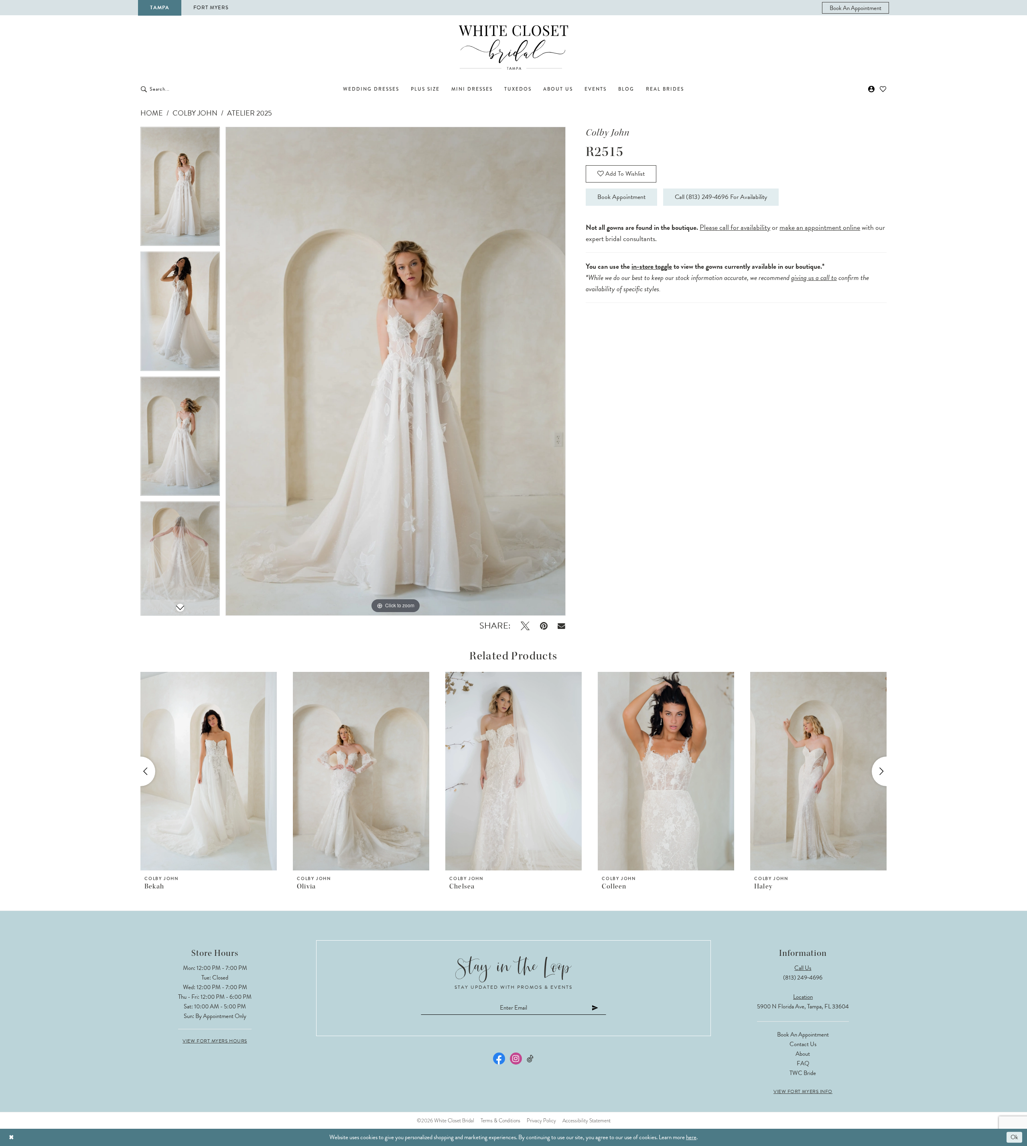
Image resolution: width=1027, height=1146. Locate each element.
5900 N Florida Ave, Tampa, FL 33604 (803, 1006)
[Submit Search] (143, 89)
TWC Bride (803, 1073)
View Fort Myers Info (802, 1091)
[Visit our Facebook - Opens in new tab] (499, 1059)
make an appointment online (819, 227)
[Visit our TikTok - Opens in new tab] (530, 1059)
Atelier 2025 (249, 113)
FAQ (803, 1063)
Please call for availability (735, 227)
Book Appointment (621, 197)
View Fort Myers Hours (215, 1041)
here (691, 1137)
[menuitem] (855, 8)
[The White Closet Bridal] (513, 47)
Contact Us (803, 1044)
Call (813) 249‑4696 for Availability (721, 197)
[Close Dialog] (11, 1137)
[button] (871, 89)
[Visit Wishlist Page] (883, 89)
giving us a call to (814, 277)
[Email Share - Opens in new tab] (562, 626)
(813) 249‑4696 (802, 977)
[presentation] (208, 771)
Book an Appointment (803, 1034)
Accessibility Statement (586, 1120)
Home (151, 113)
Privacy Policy (541, 1120)
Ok (1014, 1137)
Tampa (159, 8)
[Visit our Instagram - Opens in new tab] (516, 1059)
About (803, 1053)
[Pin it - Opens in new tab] (544, 626)
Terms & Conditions (500, 1120)
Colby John (195, 113)
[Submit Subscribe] (595, 1007)
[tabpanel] (180, 189)
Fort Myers (211, 8)
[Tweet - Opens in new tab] (525, 626)
